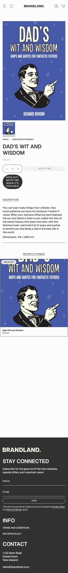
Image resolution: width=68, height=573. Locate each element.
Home (5, 139)
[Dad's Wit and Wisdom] (34, 293)
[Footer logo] (22, 450)
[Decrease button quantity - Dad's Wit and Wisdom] (7, 169)
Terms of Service (14, 509)
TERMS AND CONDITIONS (16, 527)
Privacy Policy (58, 506)
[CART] (63, 6)
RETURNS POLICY (12, 533)
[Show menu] (4, 6)
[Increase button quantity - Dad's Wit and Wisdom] (18, 169)
